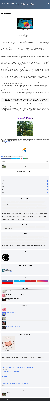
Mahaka (46, 240)
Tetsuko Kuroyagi (4, 228)
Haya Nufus (41, 207)
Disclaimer (39, 399)
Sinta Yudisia (35, 216)
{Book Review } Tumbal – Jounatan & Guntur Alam (13, 298)
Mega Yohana (38, 210)
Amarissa (8, 202)
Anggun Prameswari (28, 202)
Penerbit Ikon (44, 242)
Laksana (34, 240)
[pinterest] (48, 3)
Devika (36, 205)
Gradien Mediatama (20, 239)
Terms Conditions (35, 399)
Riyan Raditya (32, 214)
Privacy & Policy (47, 399)
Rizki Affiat (36, 214)
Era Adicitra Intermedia (5, 239)
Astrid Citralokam (22, 204)
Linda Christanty (8, 210)
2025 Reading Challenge (7, 268)
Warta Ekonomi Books (37, 245)
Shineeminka (23, 216)
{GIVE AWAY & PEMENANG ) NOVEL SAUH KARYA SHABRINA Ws (17, 367)
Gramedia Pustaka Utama (27, 239)
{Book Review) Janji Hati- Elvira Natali (10, 379)
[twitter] (45, 3)
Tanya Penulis (39, 357)
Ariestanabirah (12, 204)
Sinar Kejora (31, 216)
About (5, 3)
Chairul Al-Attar (36, 204)
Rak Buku (3, 245)
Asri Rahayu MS (17, 204)
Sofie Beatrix (44, 216)
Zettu (44, 245)
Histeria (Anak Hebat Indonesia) (6, 240)
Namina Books (7, 242)
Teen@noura (18, 245)
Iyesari (28, 208)
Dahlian (25, 205)
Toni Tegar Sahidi (32, 217)
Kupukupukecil (39, 208)
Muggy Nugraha (22, 211)
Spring (15, 245)
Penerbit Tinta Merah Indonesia (17, 243)
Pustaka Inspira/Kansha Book (29, 243)
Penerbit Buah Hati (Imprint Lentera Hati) (31, 242)
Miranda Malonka (9, 211)
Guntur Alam (33, 207)
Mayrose (30, 210)
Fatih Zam (19, 207)
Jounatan (31, 208)
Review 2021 (25, 357)
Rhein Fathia (12, 214)
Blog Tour (3, 357)
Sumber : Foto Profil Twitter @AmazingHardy (25, 137)
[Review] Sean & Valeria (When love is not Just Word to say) (15, 383)
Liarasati (3, 210)
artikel (42, 357)
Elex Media (40, 237)
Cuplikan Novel (13, 357)
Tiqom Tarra (17, 217)
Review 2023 (34, 357)
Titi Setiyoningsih (27, 217)
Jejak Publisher (16, 240)
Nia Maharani (43, 211)
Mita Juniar (13, 211)
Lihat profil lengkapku (9, 393)
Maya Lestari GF (26, 210)
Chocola (40, 204)
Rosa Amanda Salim (41, 214)
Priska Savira (36, 213)
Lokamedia (12, 210)
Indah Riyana (20, 208)
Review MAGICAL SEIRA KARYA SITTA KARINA (11, 312)
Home (2, 3)
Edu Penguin (31, 237)
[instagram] (46, 3)
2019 (25, 189)
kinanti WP (23, 219)
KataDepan (26, 240)
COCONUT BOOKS (13, 237)
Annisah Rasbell (36, 202)
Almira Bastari (4, 202)
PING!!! (17, 156)
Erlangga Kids (11, 239)
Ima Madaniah (11, 208)
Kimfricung (35, 208)
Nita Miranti (8, 213)
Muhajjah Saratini (27, 211)
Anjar (32, 202)
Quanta (35, 243)
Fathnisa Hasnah (15, 207)
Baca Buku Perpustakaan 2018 (7, 156)
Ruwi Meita (3, 216)
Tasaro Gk (14, 217)
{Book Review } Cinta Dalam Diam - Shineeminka (13, 290)
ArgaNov (8, 204)
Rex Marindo (8, 214)
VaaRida (6, 269)
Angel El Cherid (16, 202)
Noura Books (11, 242)
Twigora (32, 245)
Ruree (45, 214)
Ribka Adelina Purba (22, 214)
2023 (25, 183)
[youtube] (7, 283)
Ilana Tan (7, 208)
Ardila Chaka (4, 204)
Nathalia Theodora (38, 211)
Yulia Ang (8, 219)
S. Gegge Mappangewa (9, 216)
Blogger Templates (13, 399)
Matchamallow (21, 210)
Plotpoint (23, 243)
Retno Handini (4, 214)
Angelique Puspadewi (21, 202)
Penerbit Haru (39, 242)
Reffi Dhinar (45, 213)
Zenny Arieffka (12, 219)
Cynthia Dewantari (15, 205)
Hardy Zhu (13, 156)
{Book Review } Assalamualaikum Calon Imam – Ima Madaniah (15, 294)
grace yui (19, 219)
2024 (25, 181)
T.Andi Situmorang (9, 217)
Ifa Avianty (3, 208)
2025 (25, 180)
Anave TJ (12, 202)
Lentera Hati (38, 240)
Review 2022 (30, 357)
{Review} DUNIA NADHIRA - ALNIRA (10, 371)
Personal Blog (12, 3)
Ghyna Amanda (29, 207)
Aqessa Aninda (41, 202)
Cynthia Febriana (21, 205)
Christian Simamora (4, 205)
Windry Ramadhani (44, 217)
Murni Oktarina (32, 211)
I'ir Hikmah (45, 207)
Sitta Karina (40, 216)
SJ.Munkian (14, 216)
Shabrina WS (18, 216)
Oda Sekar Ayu (20, 213)
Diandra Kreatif (27, 237)
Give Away (17, 357)
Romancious (7, 245)
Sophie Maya (4, 217)
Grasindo (33, 239)
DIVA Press (18, 237)
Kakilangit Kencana (21, 240)
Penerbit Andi (23, 242)
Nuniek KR (12, 213)
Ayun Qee (26, 204)
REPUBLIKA (43, 243)
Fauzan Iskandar (24, 207)
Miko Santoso (4, 211)
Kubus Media (30, 240)
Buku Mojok (8, 237)
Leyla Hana (44, 208)
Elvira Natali (44, 205)
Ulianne (36, 217)
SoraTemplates (5, 399)
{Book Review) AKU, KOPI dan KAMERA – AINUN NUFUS (13, 326)
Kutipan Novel (21, 357)
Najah (3, 242)
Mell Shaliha (43, 210)
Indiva (12, 240)
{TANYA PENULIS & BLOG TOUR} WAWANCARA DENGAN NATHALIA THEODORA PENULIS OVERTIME (23, 375)
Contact (8, 3)
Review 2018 (20, 156)
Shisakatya (27, 216)
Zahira (41, 245)
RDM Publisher (38, 243)
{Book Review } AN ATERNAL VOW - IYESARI (11, 321)
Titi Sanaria (22, 217)
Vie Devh (40, 217)
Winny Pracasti (4, 219)
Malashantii (16, 210)
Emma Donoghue (4, 207)
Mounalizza (17, 211)
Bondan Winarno (31, 204)
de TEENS (3, 246)
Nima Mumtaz (4, 213)
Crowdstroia (10, 205)
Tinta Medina (28, 245)
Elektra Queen (40, 205)
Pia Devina (29, 213)
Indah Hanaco (16, 208)
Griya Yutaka (36, 239)
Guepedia (40, 239)
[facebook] (43, 3)
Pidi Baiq (33, 213)
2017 (25, 192)
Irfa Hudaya (24, 208)
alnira (16, 219)
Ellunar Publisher (45, 237)
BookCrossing (8, 357)
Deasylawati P (28, 205)
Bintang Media (4, 237)
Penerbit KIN (4, 243)
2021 (25, 186)
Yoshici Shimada (10, 228)
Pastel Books (19, 242)
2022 (25, 184)
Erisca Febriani (10, 207)
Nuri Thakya (16, 213)
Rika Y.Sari (27, 214)
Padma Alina (25, 213)
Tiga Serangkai (23, 245)
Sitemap (43, 399)
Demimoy (33, 205)
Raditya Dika (41, 213)
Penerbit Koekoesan (9, 243)
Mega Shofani (34, 210)
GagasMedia (15, 239)
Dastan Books (22, 237)
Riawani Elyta (17, 214)
